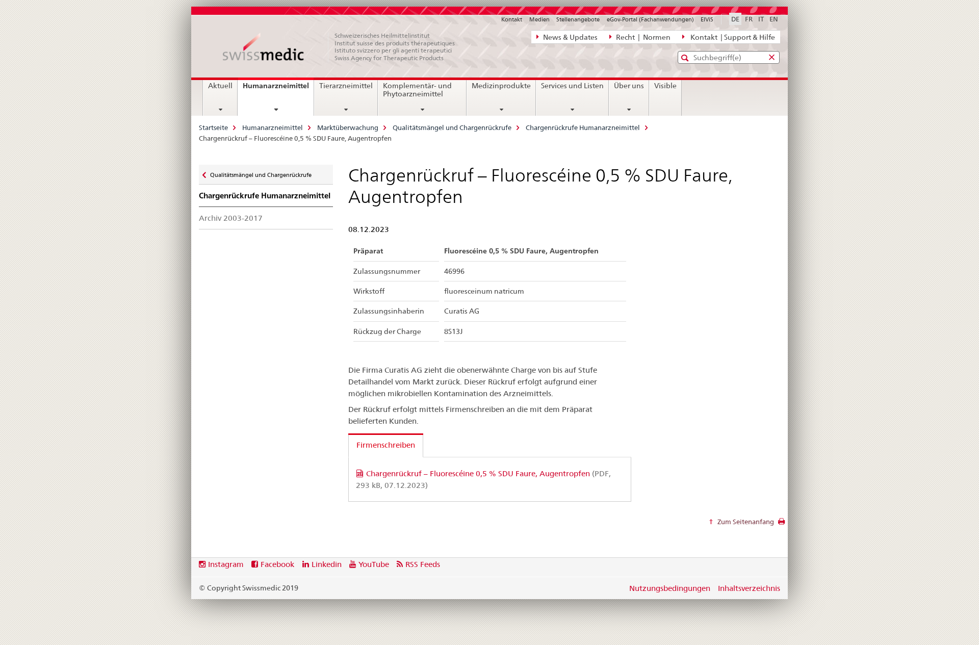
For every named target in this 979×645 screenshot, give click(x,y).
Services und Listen (572, 86)
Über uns (629, 86)
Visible (665, 86)
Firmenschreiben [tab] (385, 445)
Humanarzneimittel (278, 89)
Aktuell (220, 86)
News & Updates (570, 37)
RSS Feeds (422, 564)
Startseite (213, 127)
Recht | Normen (642, 37)
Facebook (277, 564)
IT (761, 19)
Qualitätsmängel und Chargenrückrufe (452, 127)
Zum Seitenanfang (745, 522)
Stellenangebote (578, 19)
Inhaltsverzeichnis (749, 588)
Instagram (226, 564)
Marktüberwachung (347, 127)
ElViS (707, 19)
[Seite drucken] (781, 524)
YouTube (373, 564)
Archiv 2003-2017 (231, 218)
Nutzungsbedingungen (669, 588)
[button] (686, 57)
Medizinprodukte (501, 86)
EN (773, 19)
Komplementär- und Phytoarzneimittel (417, 90)
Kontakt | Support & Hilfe (731, 37)
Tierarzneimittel (346, 86)
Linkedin (327, 564)
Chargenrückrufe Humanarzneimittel (583, 127)
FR (749, 19)
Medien (539, 19)
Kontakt (511, 19)
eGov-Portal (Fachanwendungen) (650, 19)
